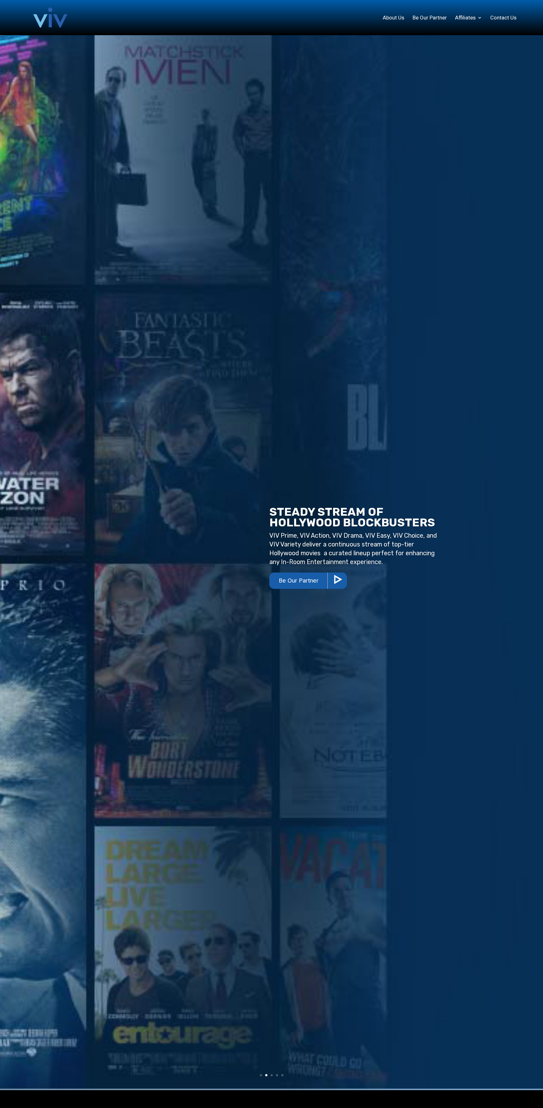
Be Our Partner (430, 18)
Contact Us (503, 18)
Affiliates (465, 18)
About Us (393, 18)
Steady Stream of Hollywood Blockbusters (352, 517)
